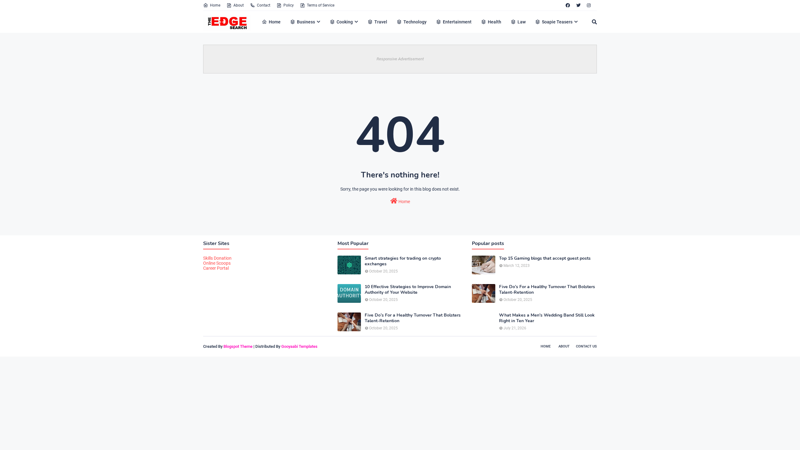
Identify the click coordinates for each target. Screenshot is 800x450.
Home (215, 5)
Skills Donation (217, 258)
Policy (288, 5)
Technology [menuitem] (415, 21)
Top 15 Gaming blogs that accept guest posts (545, 258)
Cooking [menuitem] (345, 21)
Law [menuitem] (522, 21)
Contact (263, 5)
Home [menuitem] (275, 21)
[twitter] (578, 5)
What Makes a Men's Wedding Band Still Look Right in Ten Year (547, 318)
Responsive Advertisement (400, 59)
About (238, 5)
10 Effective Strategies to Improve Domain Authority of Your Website (408, 289)
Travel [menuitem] (380, 21)
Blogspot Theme (237, 346)
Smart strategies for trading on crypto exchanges (403, 261)
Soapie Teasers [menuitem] (557, 21)
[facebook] (568, 5)
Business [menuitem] (306, 21)
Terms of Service (320, 5)
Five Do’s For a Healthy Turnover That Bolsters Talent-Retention (413, 318)
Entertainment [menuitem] (457, 21)
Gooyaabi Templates (299, 346)
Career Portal (216, 268)
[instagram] (588, 5)
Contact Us (586, 346)
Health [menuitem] (494, 21)
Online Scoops (217, 263)
